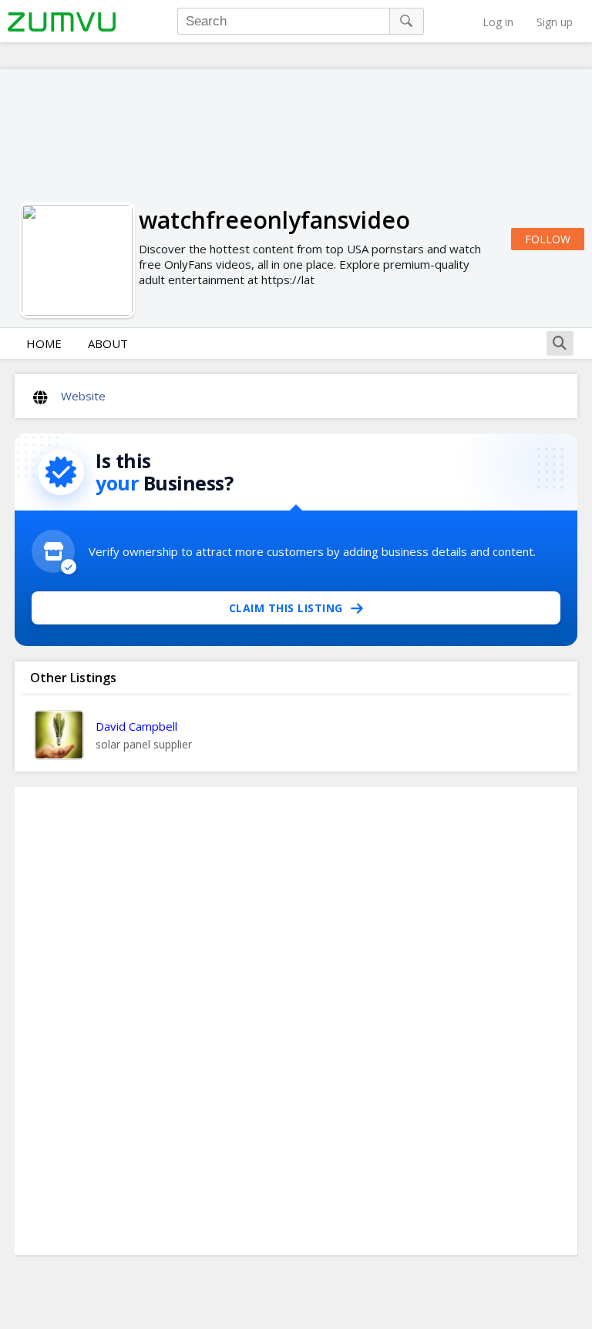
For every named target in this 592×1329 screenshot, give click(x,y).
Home (44, 343)
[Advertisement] (296, 1021)
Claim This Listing (286, 608)
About (108, 343)
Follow (547, 239)
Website (83, 395)
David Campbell (136, 726)
